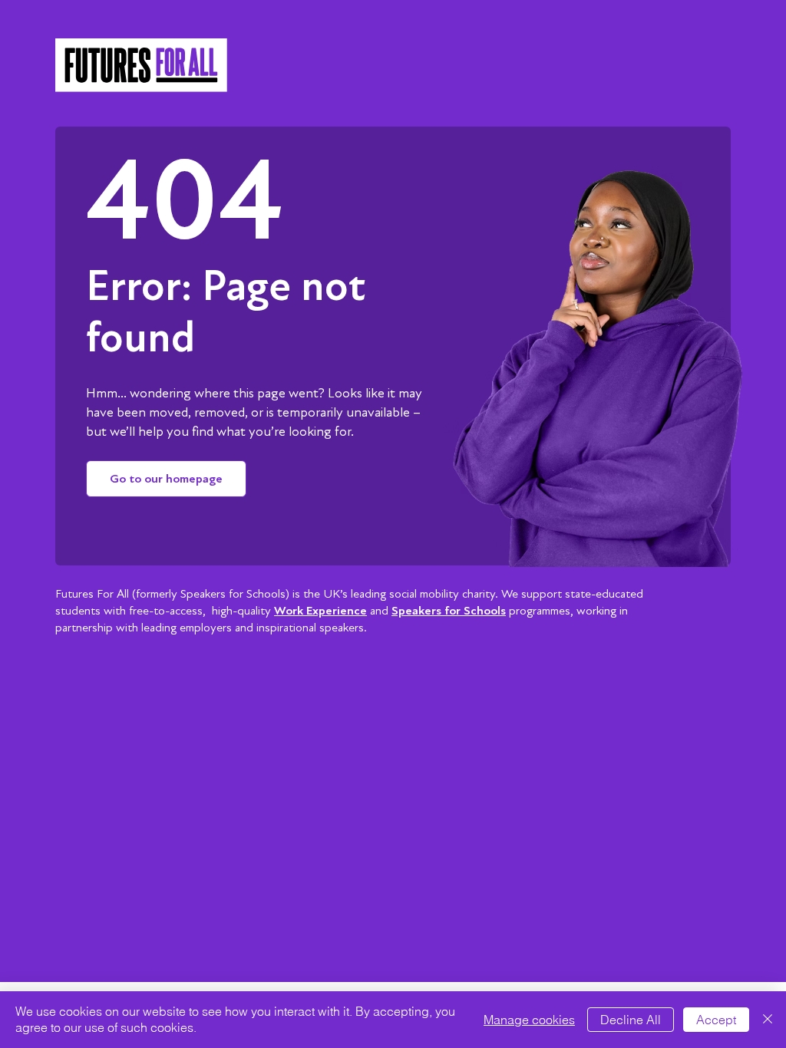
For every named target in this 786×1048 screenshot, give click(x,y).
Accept (716, 1019)
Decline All (630, 1019)
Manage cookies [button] (529, 1019)
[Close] (767, 1020)
